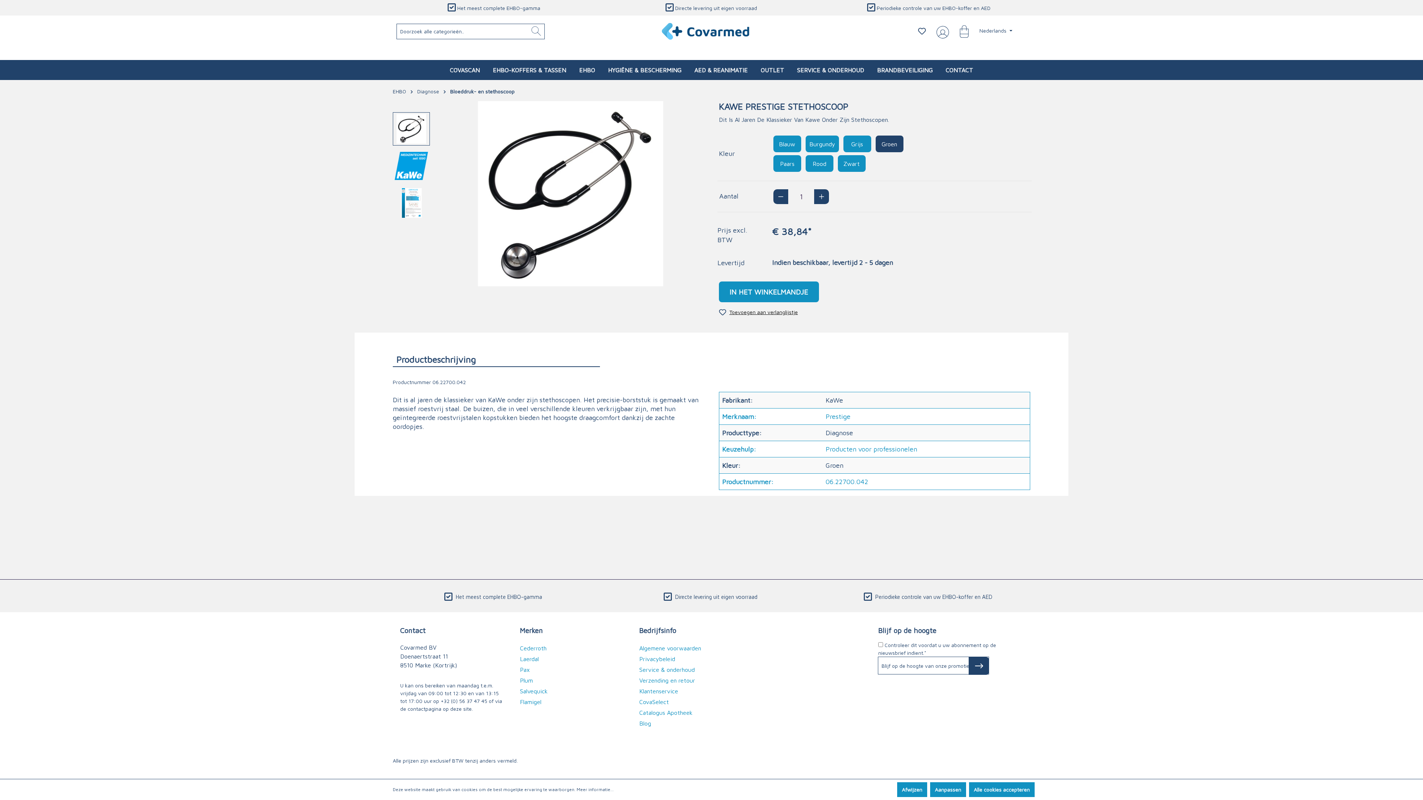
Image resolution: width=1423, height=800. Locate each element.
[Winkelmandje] (960, 31)
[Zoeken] (536, 31)
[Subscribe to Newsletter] (979, 666)
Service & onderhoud (667, 669)
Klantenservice (658, 691)
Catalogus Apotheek (666, 712)
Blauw (787, 144)
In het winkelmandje (769, 291)
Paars (787, 163)
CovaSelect (654, 702)
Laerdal (529, 659)
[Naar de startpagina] (706, 31)
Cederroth (533, 648)
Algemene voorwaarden (670, 648)
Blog (645, 723)
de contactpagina (420, 709)
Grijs (857, 144)
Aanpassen (948, 789)
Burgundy (822, 144)
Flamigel (530, 702)
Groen (889, 144)
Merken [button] (531, 630)
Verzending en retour (667, 680)
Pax (525, 669)
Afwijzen (912, 789)
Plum (526, 680)
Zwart (851, 163)
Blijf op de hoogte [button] (907, 630)
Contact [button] (413, 630)
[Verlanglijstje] (922, 31)
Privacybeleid (657, 659)
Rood (819, 163)
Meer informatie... (595, 789)
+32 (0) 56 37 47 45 (464, 701)
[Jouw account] (941, 31)
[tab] (496, 359)
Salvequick (534, 691)
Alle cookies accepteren (1002, 789)
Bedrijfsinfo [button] (657, 630)
